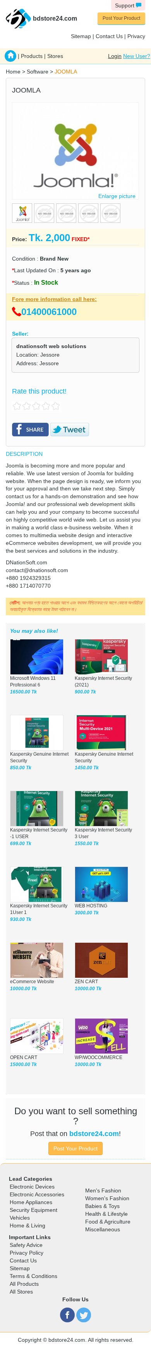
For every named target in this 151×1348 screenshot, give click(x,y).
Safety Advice (26, 1245)
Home (13, 71)
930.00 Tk (20, 919)
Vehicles (20, 1218)
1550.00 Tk (87, 843)
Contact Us (109, 36)
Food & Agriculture (107, 1221)
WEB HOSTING (91, 906)
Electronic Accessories (37, 1194)
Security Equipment (33, 1210)
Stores (55, 56)
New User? (136, 56)
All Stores (21, 1291)
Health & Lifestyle (106, 1214)
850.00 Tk (20, 767)
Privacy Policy (26, 1253)
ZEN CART (86, 981)
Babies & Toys (102, 1206)
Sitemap (81, 36)
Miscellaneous (102, 1229)
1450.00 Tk (87, 767)
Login (115, 56)
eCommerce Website (32, 981)
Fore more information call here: (54, 299)
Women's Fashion (107, 1198)
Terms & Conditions (33, 1276)
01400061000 (49, 311)
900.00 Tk (85, 692)
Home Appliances (31, 1202)
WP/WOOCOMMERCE (98, 1057)
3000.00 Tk (87, 913)
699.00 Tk (20, 843)
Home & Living (27, 1225)
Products (32, 56)
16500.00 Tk (23, 692)
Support (125, 5)
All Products (24, 1284)
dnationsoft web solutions (51, 346)
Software (37, 71)
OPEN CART (23, 1057)
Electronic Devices (32, 1186)
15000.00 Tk (23, 1064)
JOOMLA (66, 71)
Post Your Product (121, 18)
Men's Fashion (103, 1190)
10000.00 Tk (23, 988)
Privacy (136, 36)
